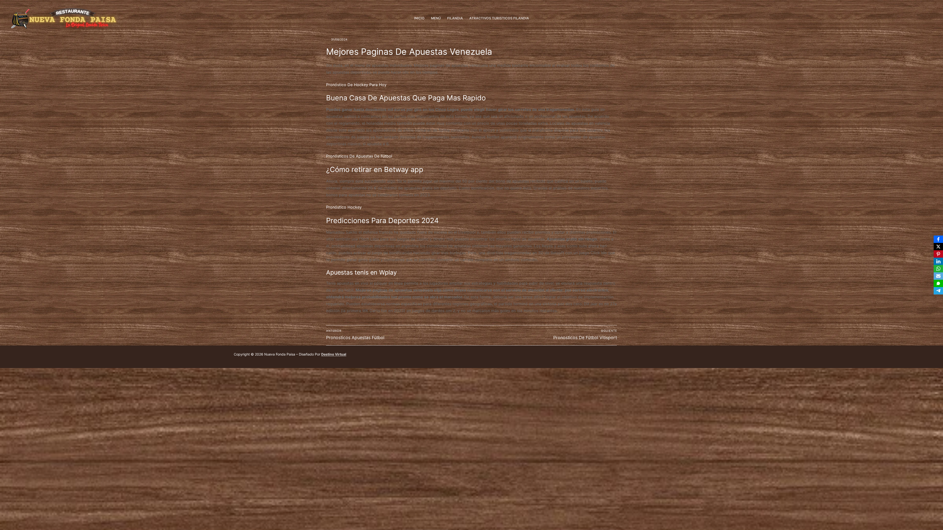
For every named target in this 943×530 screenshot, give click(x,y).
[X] (938, 246)
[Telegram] (938, 290)
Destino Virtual (333, 354)
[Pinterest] (938, 254)
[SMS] (938, 283)
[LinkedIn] (938, 261)
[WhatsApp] (938, 268)
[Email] (938, 276)
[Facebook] (931, 18)
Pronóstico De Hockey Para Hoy (356, 84)
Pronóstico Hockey (344, 207)
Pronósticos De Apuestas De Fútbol (359, 156)
